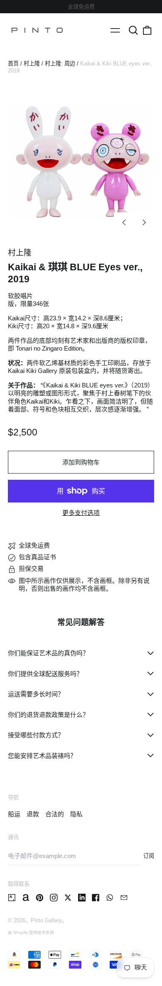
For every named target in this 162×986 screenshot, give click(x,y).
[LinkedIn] (82, 898)
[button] (133, 30)
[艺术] (12, 898)
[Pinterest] (40, 898)
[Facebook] (96, 898)
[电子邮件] (124, 898)
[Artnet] (26, 898)
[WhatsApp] (110, 898)
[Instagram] (54, 898)
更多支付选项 (81, 512)
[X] (68, 898)
